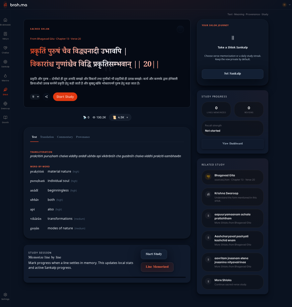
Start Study (65, 97)
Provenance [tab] (83, 137)
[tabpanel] (107, 188)
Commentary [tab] (65, 137)
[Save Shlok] (180, 29)
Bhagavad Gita (45, 39)
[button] (120, 117)
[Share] (46, 96)
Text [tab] (34, 137)
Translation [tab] (47, 137)
